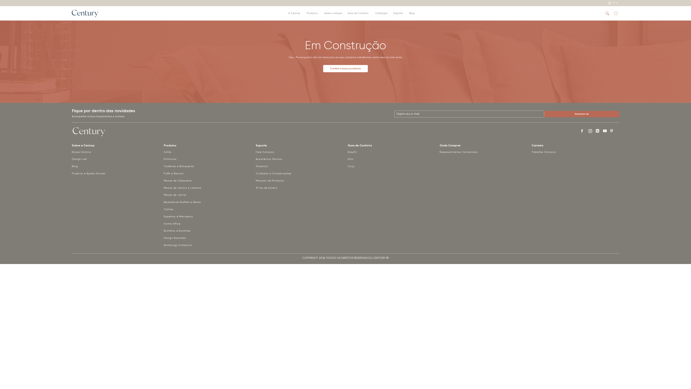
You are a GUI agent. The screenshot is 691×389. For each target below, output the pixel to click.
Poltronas (170, 159)
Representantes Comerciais (458, 152)
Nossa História (81, 152)
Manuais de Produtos (270, 181)
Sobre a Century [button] (83, 145)
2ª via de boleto (266, 188)
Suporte (398, 13)
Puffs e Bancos (174, 173)
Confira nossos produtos (345, 68)
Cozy (351, 166)
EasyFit (352, 152)
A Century (294, 13)
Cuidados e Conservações (273, 173)
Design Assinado (175, 238)
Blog (412, 13)
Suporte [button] (261, 145)
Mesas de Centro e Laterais (182, 188)
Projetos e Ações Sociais (88, 173)
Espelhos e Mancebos (178, 216)
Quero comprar (333, 13)
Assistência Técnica (269, 159)
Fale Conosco (265, 152)
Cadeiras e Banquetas (179, 166)
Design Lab (79, 159)
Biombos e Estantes (177, 231)
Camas (168, 209)
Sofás (167, 152)
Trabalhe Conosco (544, 152)
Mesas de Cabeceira (178, 181)
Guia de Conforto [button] (357, 13)
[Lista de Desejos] (616, 13)
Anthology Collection (178, 245)
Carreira (537, 145)
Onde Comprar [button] (450, 145)
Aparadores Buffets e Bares (182, 202)
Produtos (312, 13)
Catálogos (381, 13)
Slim (350, 159)
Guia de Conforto (360, 145)
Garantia (262, 166)
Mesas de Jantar (175, 195)
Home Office (172, 224)
